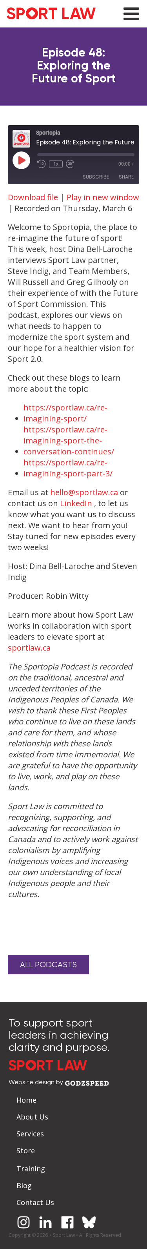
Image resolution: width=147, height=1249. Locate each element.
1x (55, 164)
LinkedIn (76, 503)
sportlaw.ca (29, 647)
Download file (33, 197)
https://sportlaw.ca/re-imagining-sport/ (65, 413)
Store (25, 1150)
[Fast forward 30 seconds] (70, 164)
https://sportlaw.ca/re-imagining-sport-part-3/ (68, 468)
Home (26, 1100)
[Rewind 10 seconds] (41, 164)
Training (30, 1168)
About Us (32, 1116)
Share (126, 176)
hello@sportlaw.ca (84, 492)
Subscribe (96, 176)
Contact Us (35, 1202)
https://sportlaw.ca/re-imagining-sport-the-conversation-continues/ (69, 440)
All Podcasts (48, 965)
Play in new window (103, 197)
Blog (24, 1185)
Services (30, 1133)
